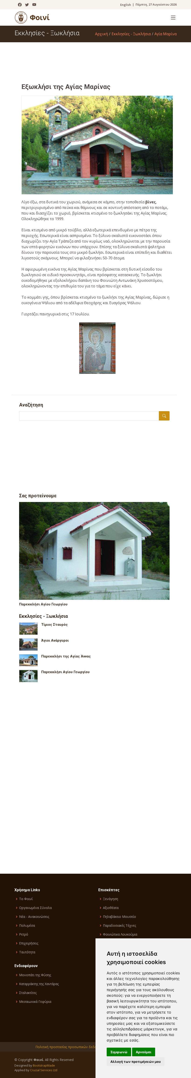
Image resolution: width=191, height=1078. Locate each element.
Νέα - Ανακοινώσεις (34, 916)
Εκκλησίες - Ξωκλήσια (131, 33)
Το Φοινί (26, 899)
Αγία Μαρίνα (165, 33)
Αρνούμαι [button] (143, 1052)
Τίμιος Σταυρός (54, 624)
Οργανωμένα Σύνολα (35, 907)
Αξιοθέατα (111, 907)
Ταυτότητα (27, 952)
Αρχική (101, 33)
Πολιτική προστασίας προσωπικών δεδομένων (70, 1047)
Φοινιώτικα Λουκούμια (120, 934)
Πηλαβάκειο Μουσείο (119, 916)
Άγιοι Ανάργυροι (55, 640)
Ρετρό (23, 934)
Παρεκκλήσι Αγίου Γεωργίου (43, 604)
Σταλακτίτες (28, 992)
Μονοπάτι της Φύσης (35, 975)
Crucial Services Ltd (43, 1070)
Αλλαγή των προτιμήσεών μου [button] (135, 1062)
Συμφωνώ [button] (118, 1052)
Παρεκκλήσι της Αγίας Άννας (66, 656)
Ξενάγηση (110, 899)
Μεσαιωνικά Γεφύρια (35, 1001)
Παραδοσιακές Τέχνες (119, 925)
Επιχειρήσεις (28, 943)
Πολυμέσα (27, 925)
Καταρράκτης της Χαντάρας (39, 984)
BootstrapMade (44, 1065)
